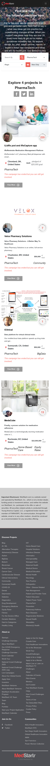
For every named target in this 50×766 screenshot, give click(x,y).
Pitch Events (30, 678)
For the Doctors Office (10, 616)
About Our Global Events (11, 676)
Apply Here (6, 679)
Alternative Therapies (10, 549)
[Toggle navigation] (46, 3)
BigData (41, 353)
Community (39, 263)
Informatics (30, 556)
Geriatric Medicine (9, 619)
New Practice (31, 581)
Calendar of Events (33, 675)
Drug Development (9, 603)
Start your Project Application (13, 710)
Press (28, 712)
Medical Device (32, 568)
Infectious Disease (33, 552)
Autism (4, 556)
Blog (3, 543)
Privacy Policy (31, 706)
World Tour (6, 659)
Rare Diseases (31, 613)
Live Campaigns (8, 673)
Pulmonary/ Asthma (33, 610)
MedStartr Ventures (9, 685)
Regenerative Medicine (35, 616)
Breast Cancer (7, 568)
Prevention (30, 606)
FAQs (28, 691)
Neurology (30, 578)
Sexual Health (31, 619)
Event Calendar (8, 656)
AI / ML (4, 546)
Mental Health (31, 575)
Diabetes (5, 597)
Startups (5, 638)
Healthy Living (7, 625)
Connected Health (9, 584)
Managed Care (32, 562)
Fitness (4, 613)
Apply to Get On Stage (34, 638)
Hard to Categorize (9, 622)
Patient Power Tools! (34, 600)
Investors (5, 682)
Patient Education (32, 597)
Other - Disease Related (35, 587)
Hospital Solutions (33, 549)
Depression (6, 594)
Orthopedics (30, 584)
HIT (27, 543)
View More (11, 185)
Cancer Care (7, 571)
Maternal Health (32, 565)
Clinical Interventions (10, 578)
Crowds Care (31, 641)
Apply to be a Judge (33, 657)
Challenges (30, 669)
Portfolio (5, 707)
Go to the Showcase (34, 648)
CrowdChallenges (33, 654)
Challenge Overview (9, 641)
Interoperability (31, 559)
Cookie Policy (31, 709)
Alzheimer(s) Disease (10, 552)
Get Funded (30, 685)
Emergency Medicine (10, 606)
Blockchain (6, 565)
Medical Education (33, 571)
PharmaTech (11, 169)
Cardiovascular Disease (11, 575)
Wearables (30, 622)
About (28, 672)
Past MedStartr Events (34, 688)
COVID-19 (6, 587)
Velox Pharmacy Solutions (18, 236)
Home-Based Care (25, 448)
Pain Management (33, 590)
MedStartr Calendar (9, 713)
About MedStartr (8, 644)
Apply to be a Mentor (34, 660)
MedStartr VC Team (9, 697)
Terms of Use (31, 700)
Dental (4, 590)
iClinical (8, 329)
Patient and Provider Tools (36, 594)
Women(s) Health (32, 625)
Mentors (29, 682)
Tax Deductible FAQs (34, 703)
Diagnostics (6, 600)
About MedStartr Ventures (12, 689)
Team (4, 700)
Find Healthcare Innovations (37, 644)
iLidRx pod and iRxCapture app (20, 145)
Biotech (5, 562)
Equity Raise (37, 448)
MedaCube (9, 420)
